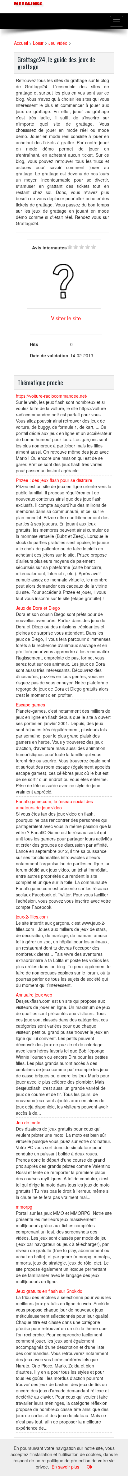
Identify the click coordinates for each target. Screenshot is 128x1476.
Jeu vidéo (57, 43)
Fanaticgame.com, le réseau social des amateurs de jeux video (54, 804)
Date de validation (49, 355)
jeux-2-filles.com (32, 917)
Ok (89, 1467)
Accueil (21, 43)
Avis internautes (49, 247)
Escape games (30, 704)
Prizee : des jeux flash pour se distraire (54, 480)
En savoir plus (65, 1467)
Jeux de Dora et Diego (38, 608)
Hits (34, 344)
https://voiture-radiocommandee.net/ (51, 396)
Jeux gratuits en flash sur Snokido (49, 1291)
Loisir (38, 43)
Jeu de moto (28, 1122)
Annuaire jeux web (34, 995)
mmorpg (24, 1207)
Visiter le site (66, 318)
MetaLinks (27, 3)
